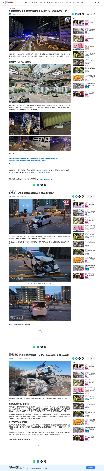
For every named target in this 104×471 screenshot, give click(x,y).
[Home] (9, 2)
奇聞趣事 (87, 63)
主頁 (10, 8)
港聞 (13, 8)
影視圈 (86, 24)
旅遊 (86, 213)
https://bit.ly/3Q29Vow (46, 179)
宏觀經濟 (87, 47)
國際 (13, 353)
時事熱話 (87, 55)
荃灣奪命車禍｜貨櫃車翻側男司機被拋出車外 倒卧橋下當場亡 (27, 161)
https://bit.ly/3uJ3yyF (44, 172)
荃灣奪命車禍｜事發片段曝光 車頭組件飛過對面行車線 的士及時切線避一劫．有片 (34, 158)
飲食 (86, 79)
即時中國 (87, 71)
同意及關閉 (90, 467)
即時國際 (17, 353)
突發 (16, 8)
